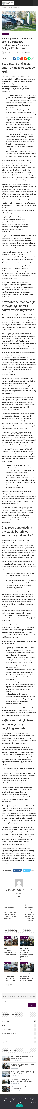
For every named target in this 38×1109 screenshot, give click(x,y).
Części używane (6, 1042)
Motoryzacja (5, 1021)
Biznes (3, 1025)
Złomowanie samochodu (9, 1033)
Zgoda (19, 1106)
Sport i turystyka (6, 1029)
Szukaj (4, 1001)
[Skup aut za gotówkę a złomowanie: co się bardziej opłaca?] (11, 941)
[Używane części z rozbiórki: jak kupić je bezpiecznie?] (6, 1089)
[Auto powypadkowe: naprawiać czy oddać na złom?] (11, 967)
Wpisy (3, 1038)
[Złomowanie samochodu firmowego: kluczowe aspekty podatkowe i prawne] (27, 941)
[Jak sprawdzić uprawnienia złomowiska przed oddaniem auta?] (27, 967)
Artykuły (5, 34)
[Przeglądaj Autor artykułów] (19, 883)
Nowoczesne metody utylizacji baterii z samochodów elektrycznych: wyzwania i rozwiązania (28, 914)
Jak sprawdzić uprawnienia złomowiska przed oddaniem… (21, 1080)
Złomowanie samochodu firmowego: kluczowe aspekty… (23, 1065)
